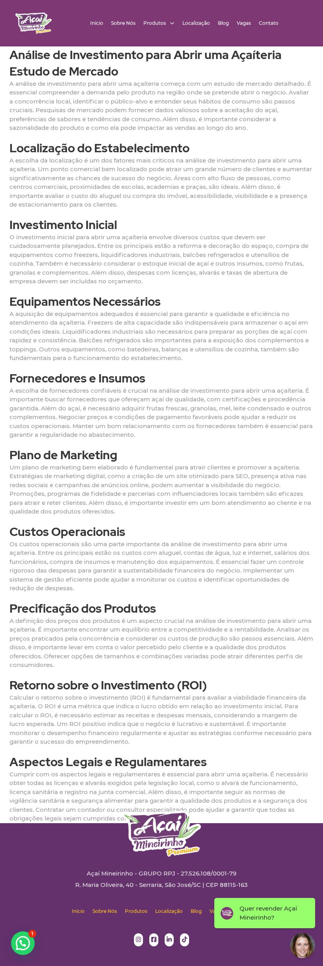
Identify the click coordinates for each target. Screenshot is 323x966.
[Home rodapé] (161, 828)
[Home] (33, 23)
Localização (196, 23)
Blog (223, 23)
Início (96, 23)
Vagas (244, 23)
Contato (268, 23)
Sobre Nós (123, 23)
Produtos (154, 23)
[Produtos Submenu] (172, 23)
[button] (23, 943)
